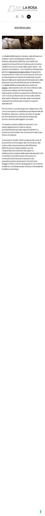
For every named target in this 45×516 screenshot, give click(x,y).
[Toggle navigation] (17, 16)
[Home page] (22, 9)
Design (5, 88)
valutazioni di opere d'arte (19, 72)
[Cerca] (23, 16)
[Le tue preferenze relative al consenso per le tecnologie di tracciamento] (40, 511)
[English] (29, 17)
